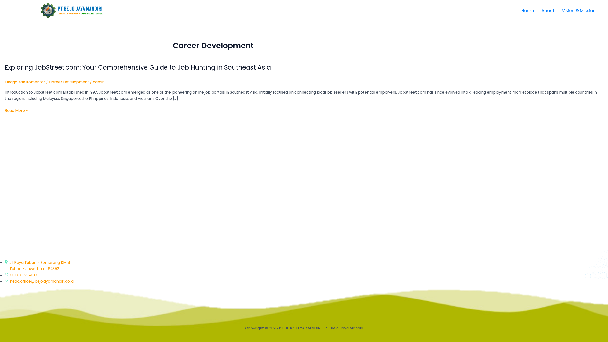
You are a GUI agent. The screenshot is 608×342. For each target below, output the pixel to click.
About (548, 11)
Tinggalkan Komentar (25, 82)
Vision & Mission (579, 11)
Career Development (69, 82)
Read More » (16, 111)
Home (527, 11)
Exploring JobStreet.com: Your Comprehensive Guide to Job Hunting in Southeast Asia (138, 67)
